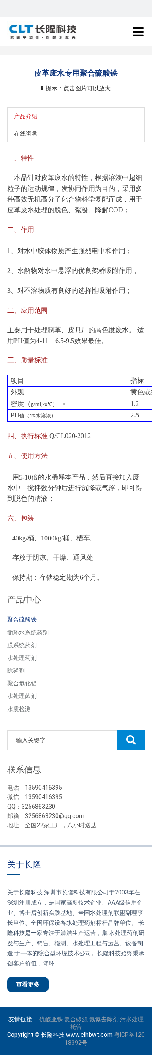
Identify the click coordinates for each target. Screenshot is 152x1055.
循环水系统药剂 (28, 632)
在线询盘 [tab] (26, 133)
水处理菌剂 (22, 695)
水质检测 (19, 709)
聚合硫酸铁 (22, 619)
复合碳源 (76, 1019)
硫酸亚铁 (51, 1019)
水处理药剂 (22, 657)
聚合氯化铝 (22, 683)
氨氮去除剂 (104, 1019)
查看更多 (28, 984)
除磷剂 (16, 670)
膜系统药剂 (22, 645)
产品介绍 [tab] (26, 116)
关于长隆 (24, 864)
